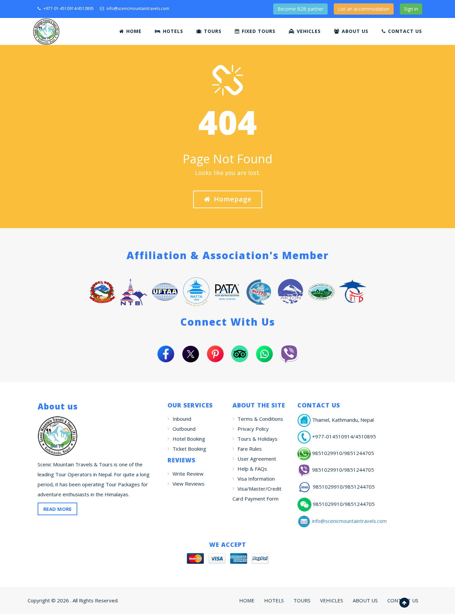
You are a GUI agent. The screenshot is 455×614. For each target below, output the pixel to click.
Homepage (232, 199)
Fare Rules (249, 448)
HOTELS (172, 31)
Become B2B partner (300, 9)
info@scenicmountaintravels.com (138, 8)
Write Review (188, 473)
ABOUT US (354, 31)
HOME (133, 31)
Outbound (184, 428)
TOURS (212, 31)
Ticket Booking (189, 448)
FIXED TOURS (257, 31)
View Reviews (189, 483)
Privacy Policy (253, 428)
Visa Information (256, 478)
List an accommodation (363, 9)
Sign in (411, 9)
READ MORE (57, 509)
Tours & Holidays (257, 438)
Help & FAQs (252, 468)
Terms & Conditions (260, 418)
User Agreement (256, 458)
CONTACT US (404, 31)
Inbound (182, 418)
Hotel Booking (189, 438)
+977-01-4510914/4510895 (68, 8)
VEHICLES (308, 31)
